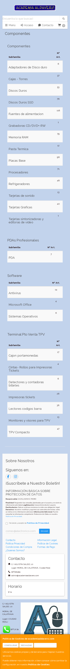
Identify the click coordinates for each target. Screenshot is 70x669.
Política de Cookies (39, 664)
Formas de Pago (46, 547)
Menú (11, 25)
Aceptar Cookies (45, 645)
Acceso (28, 25)
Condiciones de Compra (19, 547)
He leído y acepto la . (29, 523)
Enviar (44, 531)
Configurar (10, 645)
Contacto (47, 25)
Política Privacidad (15, 543)
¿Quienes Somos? (15, 550)
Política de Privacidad (14, 516)
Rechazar (26, 645)
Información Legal (47, 540)
